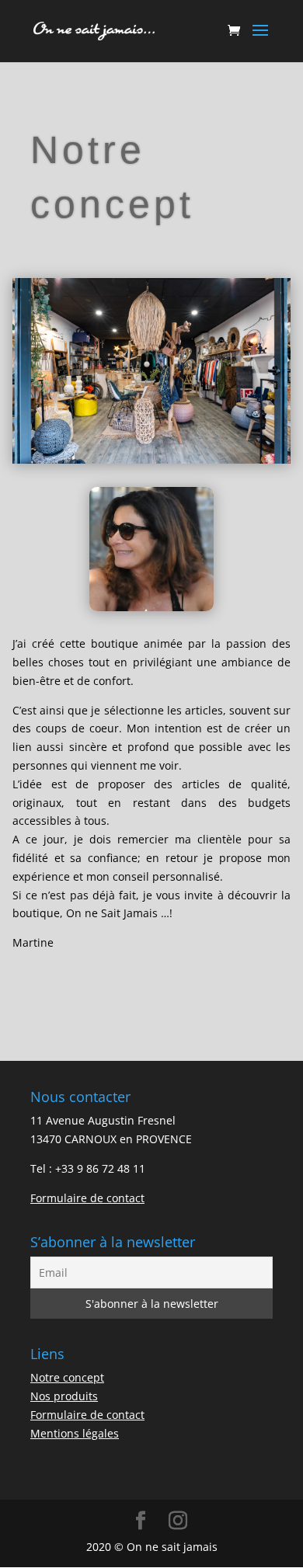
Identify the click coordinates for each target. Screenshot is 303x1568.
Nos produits (64, 1396)
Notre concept (67, 1377)
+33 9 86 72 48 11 (100, 1168)
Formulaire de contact (87, 1198)
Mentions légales (74, 1433)
